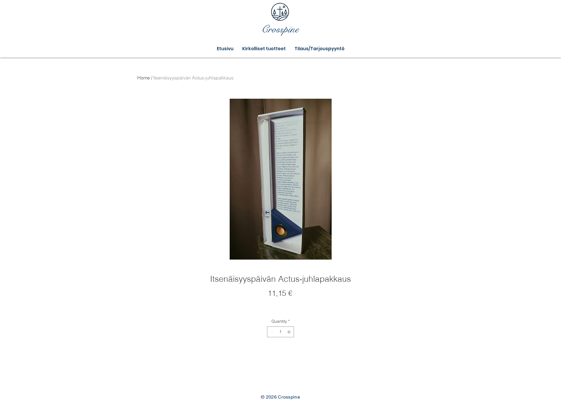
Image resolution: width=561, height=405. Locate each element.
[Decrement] (271, 332)
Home (143, 78)
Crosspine (280, 29)
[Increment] (289, 332)
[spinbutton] (280, 332)
